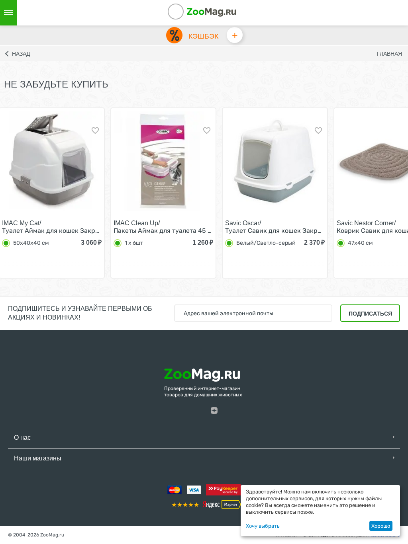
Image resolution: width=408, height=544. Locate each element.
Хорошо (380, 526)
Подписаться (370, 313)
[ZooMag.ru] (211, 12)
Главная (389, 54)
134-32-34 (186, 13)
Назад (21, 54)
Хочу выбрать (263, 526)
